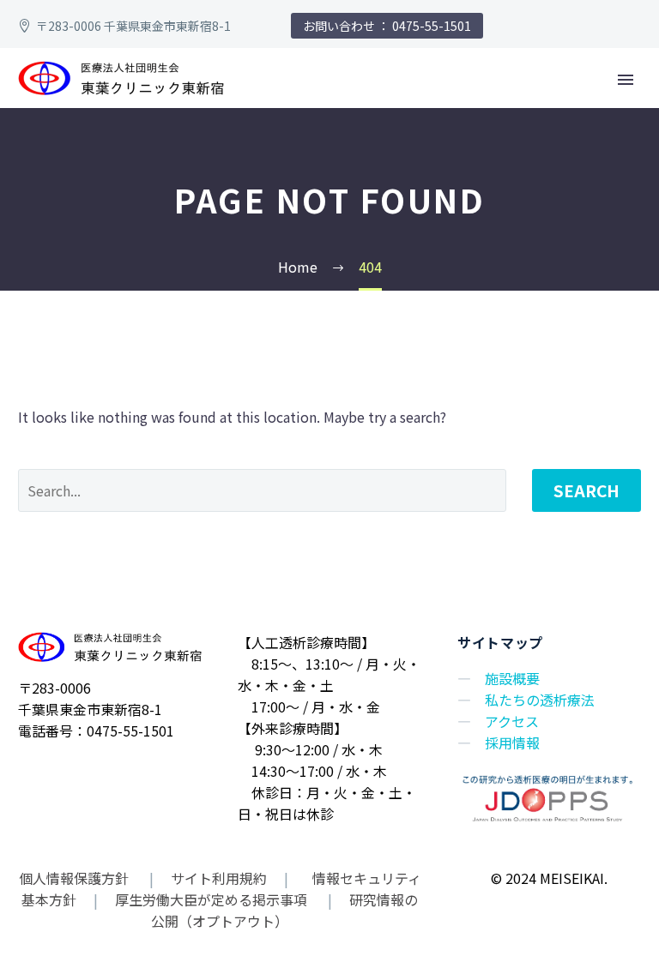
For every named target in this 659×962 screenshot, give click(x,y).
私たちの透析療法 (540, 699)
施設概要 (512, 678)
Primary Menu (625, 80)
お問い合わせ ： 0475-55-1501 (387, 25)
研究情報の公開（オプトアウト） (284, 910)
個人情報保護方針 (75, 878)
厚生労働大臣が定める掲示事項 (211, 899)
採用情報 (512, 742)
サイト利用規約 (217, 878)
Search (586, 490)
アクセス (512, 721)
